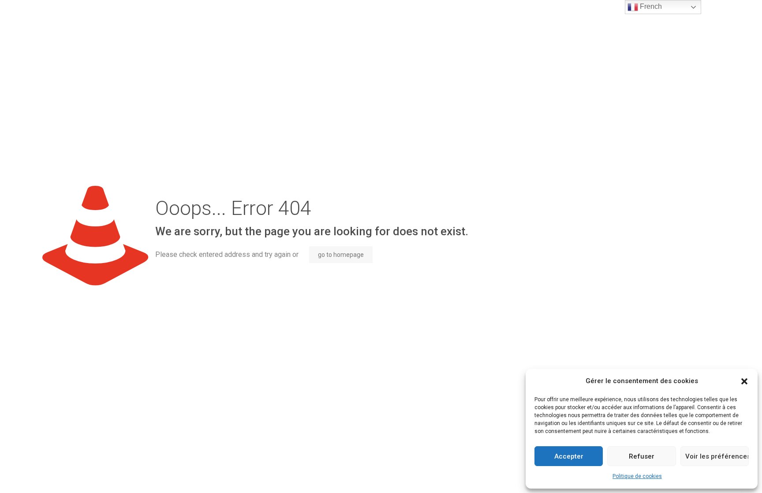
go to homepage (341, 254)
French (650, 6)
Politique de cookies (637, 476)
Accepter (568, 456)
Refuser (641, 456)
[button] (744, 381)
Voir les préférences (717, 456)
